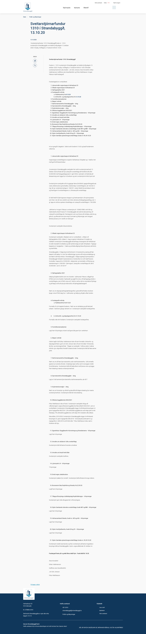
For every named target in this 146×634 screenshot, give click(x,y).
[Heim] (28, 6)
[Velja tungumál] (120, 7)
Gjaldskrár (102, 610)
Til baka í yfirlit (35, 584)
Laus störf (102, 607)
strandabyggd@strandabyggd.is (72, 610)
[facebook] (35, 61)
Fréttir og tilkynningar (69, 614)
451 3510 (65, 607)
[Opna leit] (114, 7)
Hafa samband (103, 613)
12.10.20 (78, 97)
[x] (35, 65)
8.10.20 (68, 94)
